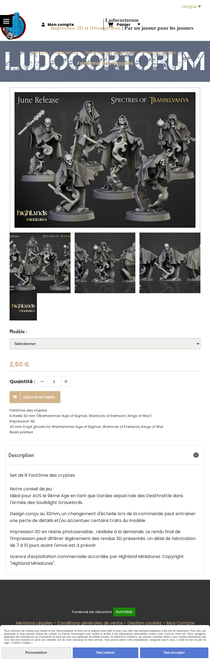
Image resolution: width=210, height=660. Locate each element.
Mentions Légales (34, 623)
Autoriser (124, 611)
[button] (193, 263)
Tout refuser (105, 653)
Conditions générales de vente (90, 623)
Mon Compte (180, 623)
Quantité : (22, 381)
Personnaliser (36, 653)
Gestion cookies (144, 623)
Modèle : (18, 331)
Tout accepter (174, 653)
